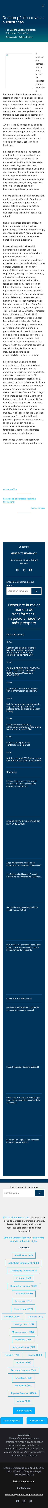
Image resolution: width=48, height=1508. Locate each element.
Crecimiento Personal (23, 1270)
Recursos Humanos (24, 1370)
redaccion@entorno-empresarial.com (24, 1494)
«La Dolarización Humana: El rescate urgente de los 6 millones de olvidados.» (23, 875)
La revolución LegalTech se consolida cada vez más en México (22, 1141)
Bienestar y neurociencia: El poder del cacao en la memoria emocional (22, 1008)
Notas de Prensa (24, 1347)
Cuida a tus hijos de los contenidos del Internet (18, 743)
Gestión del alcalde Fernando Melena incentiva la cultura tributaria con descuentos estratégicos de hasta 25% (21, 651)
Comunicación (12, 37)
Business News (37, 1420)
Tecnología (23, 1378)
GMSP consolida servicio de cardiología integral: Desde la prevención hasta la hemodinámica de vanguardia (23, 947)
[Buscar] (36, 591)
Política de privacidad (24, 1481)
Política (29, 37)
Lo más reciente (24, 1410)
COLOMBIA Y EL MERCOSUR (19, 998)
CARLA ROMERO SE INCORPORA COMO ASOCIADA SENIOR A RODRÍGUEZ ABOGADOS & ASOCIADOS (23, 672)
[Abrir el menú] (43, 5)
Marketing (23, 1339)
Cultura (22, 37)
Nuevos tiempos (38, 508)
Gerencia (35, 1316)
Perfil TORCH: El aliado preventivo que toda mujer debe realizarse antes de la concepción (23, 1100)
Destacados (24, 1293)
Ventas (24, 1401)
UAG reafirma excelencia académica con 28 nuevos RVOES (22, 908)
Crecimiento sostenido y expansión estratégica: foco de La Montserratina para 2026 (23, 726)
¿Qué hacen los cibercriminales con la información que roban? (22, 689)
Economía (23, 1301)
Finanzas (12, 1316)
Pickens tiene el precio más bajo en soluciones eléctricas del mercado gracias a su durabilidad (21, 783)
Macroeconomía (23, 1332)
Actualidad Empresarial (23, 1263)
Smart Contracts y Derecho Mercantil (22, 1067)
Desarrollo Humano (23, 1286)
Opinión (35, 1355)
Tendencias (23, 1385)
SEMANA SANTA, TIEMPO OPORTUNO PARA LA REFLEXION (23, 822)
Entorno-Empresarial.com (16, 1217)
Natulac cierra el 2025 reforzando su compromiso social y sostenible (23, 759)
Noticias (12, 1355)
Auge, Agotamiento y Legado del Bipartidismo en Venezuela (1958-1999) (23, 864)
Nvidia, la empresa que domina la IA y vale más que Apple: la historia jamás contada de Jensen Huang (23, 708)
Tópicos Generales (24, 1393)
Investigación (23, 1324)
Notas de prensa (11, 1420)
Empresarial (23, 1309)
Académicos (24, 1255)
